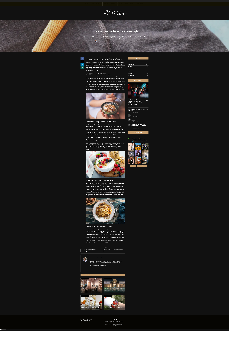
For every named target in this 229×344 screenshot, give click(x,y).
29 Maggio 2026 (85, 291)
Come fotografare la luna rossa (137, 114)
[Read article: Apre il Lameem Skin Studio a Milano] (91, 285)
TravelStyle (120, 3)
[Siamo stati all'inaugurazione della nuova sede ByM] (131, 153)
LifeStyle (91, 3)
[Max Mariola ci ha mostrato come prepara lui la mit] (138, 160)
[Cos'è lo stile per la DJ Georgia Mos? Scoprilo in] (131, 160)
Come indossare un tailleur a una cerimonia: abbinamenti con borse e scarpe (138, 125)
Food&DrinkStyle (139, 3)
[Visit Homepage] (114, 13)
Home (86, 3)
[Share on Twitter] (82, 61)
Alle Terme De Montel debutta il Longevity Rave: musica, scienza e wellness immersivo (114, 289)
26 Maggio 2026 (108, 291)
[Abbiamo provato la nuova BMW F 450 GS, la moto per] (145, 146)
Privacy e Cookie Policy (85, 320)
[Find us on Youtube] (116, 319)
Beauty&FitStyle (129, 3)
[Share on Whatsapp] (82, 67)
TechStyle (98, 3)
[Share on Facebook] (82, 58)
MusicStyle (105, 3)
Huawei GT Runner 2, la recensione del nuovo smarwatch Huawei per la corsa (113, 306)
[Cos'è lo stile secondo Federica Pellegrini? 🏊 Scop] (138, 153)
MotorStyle (112, 3)
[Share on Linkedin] (82, 64)
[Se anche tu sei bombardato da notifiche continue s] (145, 153)
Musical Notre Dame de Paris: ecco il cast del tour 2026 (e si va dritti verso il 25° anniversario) (135, 102)
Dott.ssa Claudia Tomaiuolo (103, 40)
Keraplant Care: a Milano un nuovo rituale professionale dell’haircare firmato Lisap (90, 306)
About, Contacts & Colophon (86, 319)
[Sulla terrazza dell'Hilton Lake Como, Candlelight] (138, 146)
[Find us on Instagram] (84, 1)
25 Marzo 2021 (113, 40)
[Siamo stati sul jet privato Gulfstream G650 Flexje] (145, 160)
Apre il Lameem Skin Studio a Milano (89, 290)
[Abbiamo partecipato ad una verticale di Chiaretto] (131, 146)
